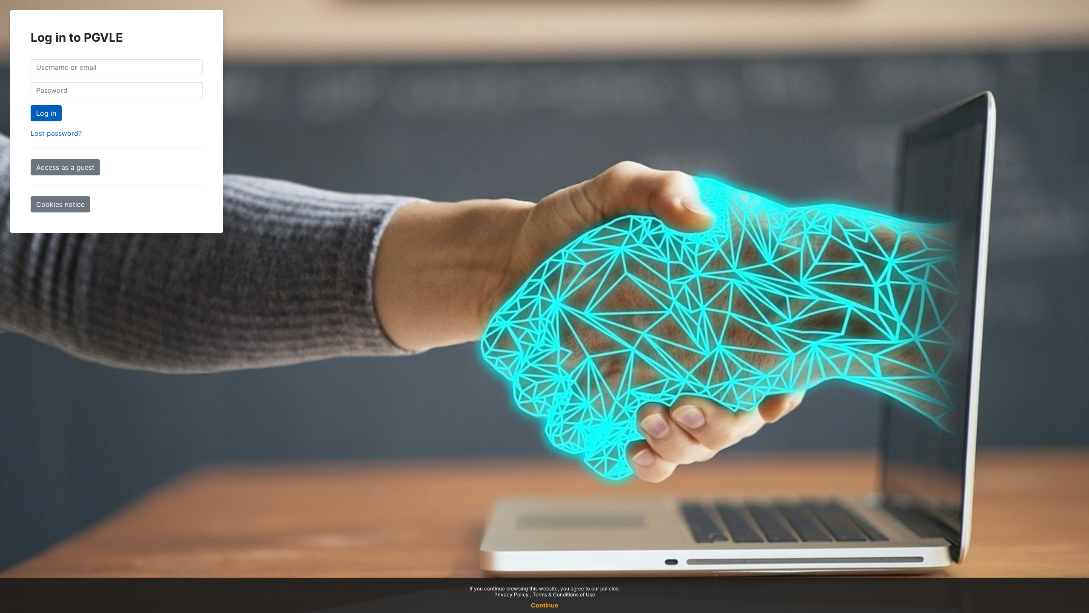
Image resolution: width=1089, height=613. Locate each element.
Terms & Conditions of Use (564, 594)
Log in (46, 113)
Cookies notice (60, 204)
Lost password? (56, 133)
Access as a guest (65, 167)
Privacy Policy (512, 594)
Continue (544, 605)
